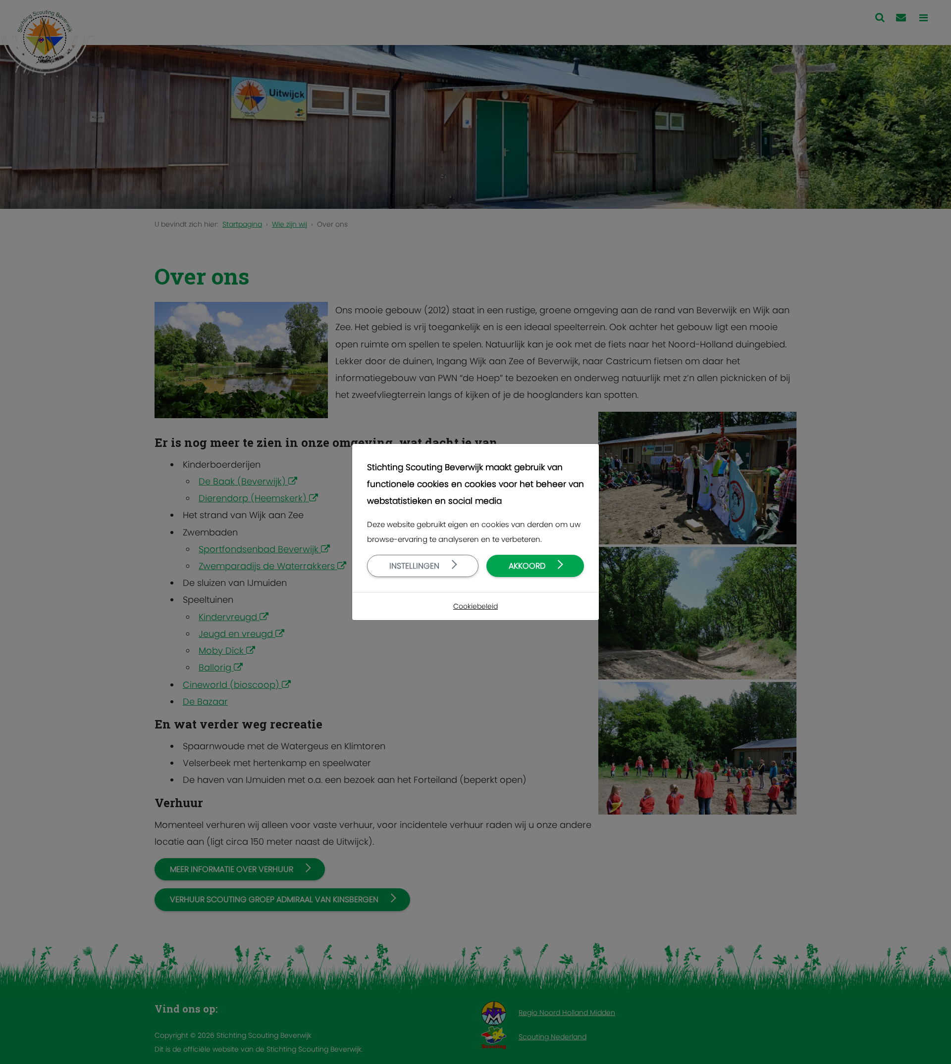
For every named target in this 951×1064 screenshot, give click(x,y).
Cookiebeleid (475, 606)
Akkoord (527, 566)
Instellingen (414, 566)
